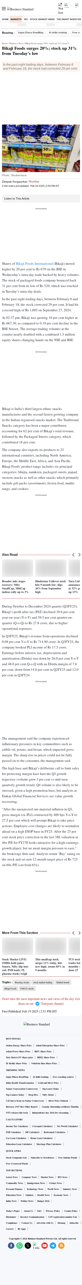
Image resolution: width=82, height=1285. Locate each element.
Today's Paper (13, 1211)
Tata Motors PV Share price (19, 1057)
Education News (13, 1195)
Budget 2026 (43, 1201)
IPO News (62, 1177)
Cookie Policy (71, 1211)
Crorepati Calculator (42, 1126)
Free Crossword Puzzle (17, 1163)
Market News (47, 1177)
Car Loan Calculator (16, 1138)
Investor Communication (32, 1217)
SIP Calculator (32, 1132)
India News (11, 1201)
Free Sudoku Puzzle (67, 1157)
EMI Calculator (13, 1132)
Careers (10, 1229)
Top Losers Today (50, 1088)
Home (5, 19)
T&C (39, 1211)
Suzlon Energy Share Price (19, 1045)
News (21, 43)
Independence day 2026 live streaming (50, 1112)
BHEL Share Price (46, 1057)
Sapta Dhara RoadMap (30, 32)
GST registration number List (62, 1217)
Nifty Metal (48, 1094)
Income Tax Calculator (17, 1126)
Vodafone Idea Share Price (44, 1063)
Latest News (12, 1177)
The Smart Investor (69, 19)
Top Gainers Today (15, 1094)
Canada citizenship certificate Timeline (60, 1106)
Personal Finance (14, 1189)
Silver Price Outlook (58, 1100)
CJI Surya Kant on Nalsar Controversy (25, 1100)
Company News (29, 1177)
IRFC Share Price (43, 1051)
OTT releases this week (17, 1112)
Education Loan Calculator (19, 1144)
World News (53, 1189)
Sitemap (61, 1223)
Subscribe (74, 1223)
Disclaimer (11, 1217)
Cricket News (55, 1183)
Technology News (35, 1189)
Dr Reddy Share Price (16, 1063)
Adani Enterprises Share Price (50, 1045)
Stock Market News (42, 19)
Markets (16, 19)
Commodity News (14, 1183)
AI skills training (58, 32)
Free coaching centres (63, 1077)
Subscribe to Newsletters (42, 1157)
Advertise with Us (44, 1223)
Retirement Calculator (54, 1132)
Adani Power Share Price (18, 1051)
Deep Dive (33, 1094)
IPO (26, 19)
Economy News (61, 1195)
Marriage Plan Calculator (49, 1144)
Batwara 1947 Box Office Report (22, 1106)
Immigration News (36, 1183)
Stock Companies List (16, 1157)
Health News (43, 1195)
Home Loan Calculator (41, 1138)
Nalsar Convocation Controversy (22, 1088)
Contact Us (26, 1223)
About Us (28, 1211)
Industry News (70, 1189)
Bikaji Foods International (35, 263)
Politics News (27, 1201)
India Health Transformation (20, 1083)
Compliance (11, 1223)
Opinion (29, 1195)
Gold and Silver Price (48, 1083)
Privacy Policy (53, 1211)
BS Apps (22, 1229)
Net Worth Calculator (67, 1126)
